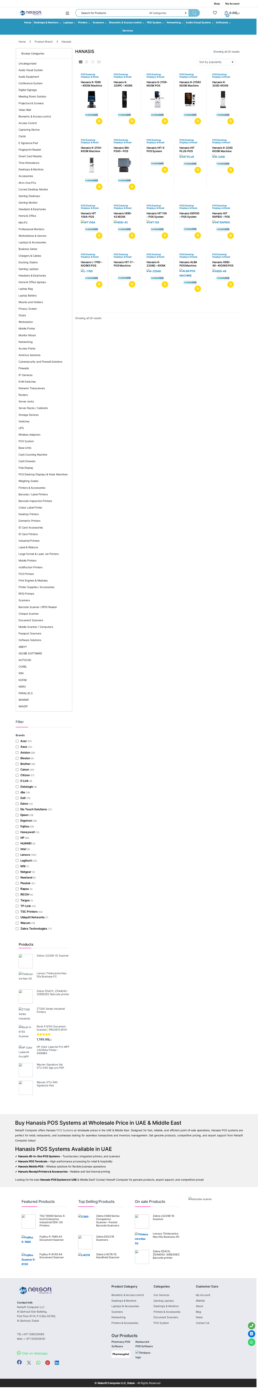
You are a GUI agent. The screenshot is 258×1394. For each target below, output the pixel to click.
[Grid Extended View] (86, 62)
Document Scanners (31, 620)
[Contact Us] (251, 1333)
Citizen (25, 775)
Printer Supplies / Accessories (36, 587)
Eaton (24, 803)
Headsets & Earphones (32, 209)
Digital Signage (28, 89)
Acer (23, 741)
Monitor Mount (27, 335)
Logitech (26, 860)
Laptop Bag (26, 288)
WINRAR (24, 699)
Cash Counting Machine (33, 454)
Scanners (98, 22)
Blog (198, 1311)
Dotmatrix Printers (29, 520)
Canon (24, 769)
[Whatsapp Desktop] (38, 1362)
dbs (22, 792)
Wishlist (200, 1300)
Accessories (26, 176)
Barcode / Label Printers (33, 494)
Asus (23, 746)
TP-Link (25, 906)
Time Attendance (29, 162)
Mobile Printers (27, 560)
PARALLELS (26, 693)
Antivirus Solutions (29, 355)
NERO (22, 686)
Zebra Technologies (33, 928)
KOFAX (23, 680)
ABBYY (23, 646)
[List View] (92, 62)
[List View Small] (99, 62)
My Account (232, 3)
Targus (25, 900)
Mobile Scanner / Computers (36, 626)
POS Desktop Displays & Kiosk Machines (90, 76)
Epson (24, 815)
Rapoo (24, 889)
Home (27, 22)
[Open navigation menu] (67, 13)
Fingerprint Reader (30, 149)
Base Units (25, 447)
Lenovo (25, 854)
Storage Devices (29, 414)
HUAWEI (26, 843)
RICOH (24, 894)
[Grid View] (80, 62)
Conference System (30, 83)
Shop (217, 3)
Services (127, 30)
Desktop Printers (29, 514)
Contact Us (202, 1322)
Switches (24, 421)
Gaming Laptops (29, 268)
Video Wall (25, 109)
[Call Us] (251, 1325)
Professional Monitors (31, 229)
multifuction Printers (30, 567)
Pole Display (26, 467)
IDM (21, 673)
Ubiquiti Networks (32, 917)
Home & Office (27, 215)
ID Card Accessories (31, 527)
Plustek (25, 883)
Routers (23, 394)
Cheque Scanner (29, 613)
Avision (25, 752)
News (199, 1317)
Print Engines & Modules (33, 580)
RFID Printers (26, 593)
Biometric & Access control (125, 22)
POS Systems (64, 1130)
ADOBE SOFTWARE (30, 653)
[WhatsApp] (251, 1342)
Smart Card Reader (30, 156)
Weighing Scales (28, 481)
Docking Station (28, 262)
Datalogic (26, 786)
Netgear (25, 872)
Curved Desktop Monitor (33, 189)
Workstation (26, 321)
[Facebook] (19, 1362)
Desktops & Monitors (46, 22)
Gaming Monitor (28, 202)
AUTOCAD (25, 660)
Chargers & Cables (30, 255)
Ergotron (26, 820)
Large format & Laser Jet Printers (39, 553)
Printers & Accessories (32, 487)
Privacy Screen (28, 308)
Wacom (25, 923)
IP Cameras (25, 375)
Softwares (222, 22)
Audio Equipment (29, 76)
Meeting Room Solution (32, 96)
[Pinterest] (47, 1362)
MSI (22, 866)
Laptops (68, 22)
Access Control (28, 123)
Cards (22, 136)
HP (22, 837)
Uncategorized (27, 63)
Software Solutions (30, 640)
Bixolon (25, 758)
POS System (154, 22)
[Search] (194, 13)
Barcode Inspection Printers (35, 500)
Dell (22, 798)
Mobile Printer (27, 328)
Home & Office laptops (32, 282)
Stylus (22, 315)
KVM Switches (27, 381)
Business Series (28, 248)
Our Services (161, 1295)
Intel (23, 849)
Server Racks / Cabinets (33, 408)
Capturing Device (29, 129)
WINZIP (23, 706)
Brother (25, 764)
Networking (174, 22)
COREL (23, 666)
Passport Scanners (30, 633)
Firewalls (24, 368)
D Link (24, 781)
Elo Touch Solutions (33, 809)
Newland (26, 877)
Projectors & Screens (31, 103)
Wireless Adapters (29, 434)
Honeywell (27, 832)
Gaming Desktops (29, 196)
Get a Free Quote (98, 121)
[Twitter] (29, 1362)
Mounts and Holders (31, 302)
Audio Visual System (198, 22)
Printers (82, 22)
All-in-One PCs (27, 182)
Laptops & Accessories (32, 242)
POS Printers (26, 573)
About (199, 1306)
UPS (21, 428)
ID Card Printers (28, 534)
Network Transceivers (32, 388)
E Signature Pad (28, 143)
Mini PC (23, 222)
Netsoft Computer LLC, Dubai (116, 1383)
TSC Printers (29, 911)
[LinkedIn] (57, 1362)
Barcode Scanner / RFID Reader (38, 607)
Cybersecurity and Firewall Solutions (40, 361)
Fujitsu (24, 826)
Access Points (27, 348)
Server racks (26, 401)
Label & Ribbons (28, 547)
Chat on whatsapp (34, 1353)
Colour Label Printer (30, 507)
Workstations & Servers (32, 235)
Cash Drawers (27, 461)
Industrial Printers (29, 540)
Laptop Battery (28, 295)
